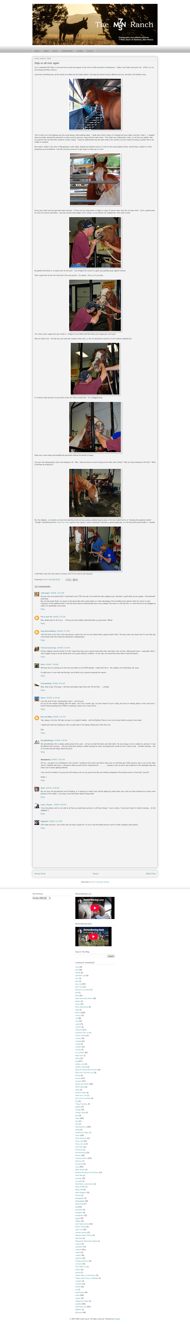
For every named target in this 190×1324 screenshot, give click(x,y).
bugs (77, 1010)
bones (77, 1004)
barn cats (78, 987)
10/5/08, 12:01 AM (58, 760)
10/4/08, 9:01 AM (58, 683)
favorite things (80, 1093)
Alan (77, 967)
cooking (78, 1041)
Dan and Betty (46, 717)
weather (78, 1304)
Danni (43, 698)
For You (90, 51)
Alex (77, 970)
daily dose (79, 1055)
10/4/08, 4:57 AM (63, 631)
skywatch (78, 1247)
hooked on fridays (82, 1133)
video (77, 1295)
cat (76, 1018)
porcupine (79, 1210)
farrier (77, 1090)
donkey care (80, 1064)
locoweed (78, 1164)
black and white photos (84, 998)
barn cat (78, 984)
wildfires (78, 1310)
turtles (77, 1270)
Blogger (117, 1319)
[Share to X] (71, 579)
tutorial (77, 1272)
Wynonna (78, 1312)
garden (77, 1107)
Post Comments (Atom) (100, 882)
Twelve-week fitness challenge (86, 1278)
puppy (77, 1218)
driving (77, 1075)
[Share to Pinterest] (76, 579)
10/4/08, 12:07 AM (57, 593)
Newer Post (40, 874)
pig (76, 1207)
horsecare (79, 1150)
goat (77, 1115)
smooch (78, 1250)
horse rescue (80, 1144)
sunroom (78, 1264)
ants (77, 978)
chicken (78, 1027)
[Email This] (67, 579)
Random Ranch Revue (83, 1235)
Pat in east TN (46, 617)
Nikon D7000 (80, 1187)
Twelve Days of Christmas (85, 1275)
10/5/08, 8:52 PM (60, 805)
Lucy (77, 1167)
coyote (77, 1044)
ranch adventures (81, 1224)
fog (76, 1101)
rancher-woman (81, 1232)
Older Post (150, 874)
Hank (77, 1118)
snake (77, 1252)
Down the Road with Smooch (86, 1070)
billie (43, 664)
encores (78, 1081)
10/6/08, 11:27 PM (55, 821)
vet (76, 1290)
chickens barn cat (82, 1033)
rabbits (77, 1221)
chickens (78, 1030)
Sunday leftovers (81, 1261)
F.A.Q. (55, 51)
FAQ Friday (79, 1087)
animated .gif (80, 975)
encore (77, 1078)
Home (37, 51)
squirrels (78, 1258)
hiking (77, 1130)
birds (77, 996)
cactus (77, 1015)
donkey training (81, 1067)
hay (76, 1121)
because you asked (82, 990)
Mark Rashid (80, 1170)
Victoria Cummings (48, 648)
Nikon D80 (79, 1190)
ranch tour (79, 1230)
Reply (43, 609)
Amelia (78, 973)
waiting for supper (82, 1301)
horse (77, 1135)
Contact (79, 51)
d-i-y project (79, 1053)
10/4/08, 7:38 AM (51, 664)
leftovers (78, 1161)
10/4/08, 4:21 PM (59, 717)
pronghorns (79, 1215)
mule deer (79, 1175)
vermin (77, 1287)
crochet (78, 1050)
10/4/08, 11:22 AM (53, 698)
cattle (77, 1024)
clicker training (80, 1035)
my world (78, 1181)
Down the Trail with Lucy (84, 1073)
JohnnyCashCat (81, 1158)
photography (80, 1201)
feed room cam (81, 1095)
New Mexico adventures (84, 1184)
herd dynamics (80, 1127)
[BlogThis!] (69, 579)
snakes (78, 1255)
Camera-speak (67, 51)
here (149, 67)
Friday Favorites (81, 1104)
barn (77, 981)
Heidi (43, 788)
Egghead (44, 821)
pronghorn (79, 1213)
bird (76, 993)
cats (77, 1021)
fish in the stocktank (83, 1098)
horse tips (79, 1147)
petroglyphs (79, 1198)
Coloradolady (46, 683)
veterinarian (79, 1292)
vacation (78, 1281)
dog (76, 1061)
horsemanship (80, 1153)
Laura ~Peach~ (47, 805)
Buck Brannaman (81, 1007)
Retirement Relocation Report (86, 1241)
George (78, 1110)
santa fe (78, 1244)
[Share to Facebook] (74, 579)
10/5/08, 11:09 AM (52, 788)
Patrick (78, 1195)
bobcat (77, 1001)
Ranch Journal (80, 1227)
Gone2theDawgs (47, 740)
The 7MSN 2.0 (80, 1267)
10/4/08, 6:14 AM (63, 648)
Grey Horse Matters (48, 631)
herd (77, 1124)
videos (77, 1298)
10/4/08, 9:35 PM (60, 740)
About (46, 51)
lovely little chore (63, 522)
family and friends (82, 1084)
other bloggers (80, 1192)
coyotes (78, 1047)
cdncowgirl (45, 593)
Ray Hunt (78, 1238)
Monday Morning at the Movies (86, 1172)
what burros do (80, 1307)
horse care (79, 1141)
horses (77, 1155)
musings (78, 1178)
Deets (77, 1058)
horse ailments (80, 1138)
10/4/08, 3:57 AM (59, 617)
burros (77, 1013)
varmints (78, 1284)
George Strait (80, 1112)
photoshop (79, 1204)
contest (78, 1038)
